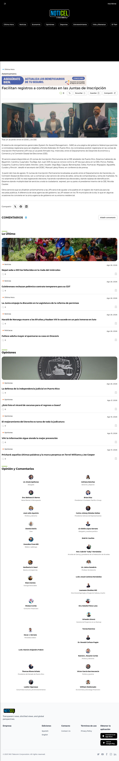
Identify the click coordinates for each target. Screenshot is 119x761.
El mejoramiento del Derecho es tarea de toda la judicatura (33, 421)
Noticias (23, 24)
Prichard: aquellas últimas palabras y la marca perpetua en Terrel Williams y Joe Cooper (48, 454)
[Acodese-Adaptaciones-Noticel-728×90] (59, 80)
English (45, 735)
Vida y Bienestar (99, 24)
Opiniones (50, 24)
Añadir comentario (108, 218)
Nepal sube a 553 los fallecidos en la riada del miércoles (31, 270)
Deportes (64, 24)
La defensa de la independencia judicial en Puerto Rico (31, 388)
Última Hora (9, 24)
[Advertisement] (59, 45)
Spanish (45, 731)
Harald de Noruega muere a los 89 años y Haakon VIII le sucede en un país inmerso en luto (49, 319)
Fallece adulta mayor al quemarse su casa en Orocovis (30, 336)
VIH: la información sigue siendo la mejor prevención (30, 438)
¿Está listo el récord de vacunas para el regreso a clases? (31, 405)
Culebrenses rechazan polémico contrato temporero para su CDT (36, 286)
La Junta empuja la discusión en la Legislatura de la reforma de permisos (40, 303)
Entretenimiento (80, 24)
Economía (36, 24)
